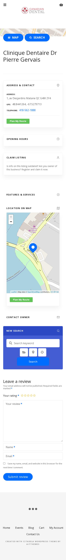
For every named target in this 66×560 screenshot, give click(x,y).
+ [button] (11, 217)
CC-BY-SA (54, 291)
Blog (31, 528)
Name (8, 447)
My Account (56, 528)
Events (19, 528)
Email (8, 456)
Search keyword (10, 343)
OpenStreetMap (33, 291)
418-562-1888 (27, 110)
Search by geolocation (42, 352)
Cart (41, 528)
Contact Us (33, 534)
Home (6, 528)
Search (33, 361)
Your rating (10, 395)
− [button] (11, 222)
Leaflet (13, 291)
